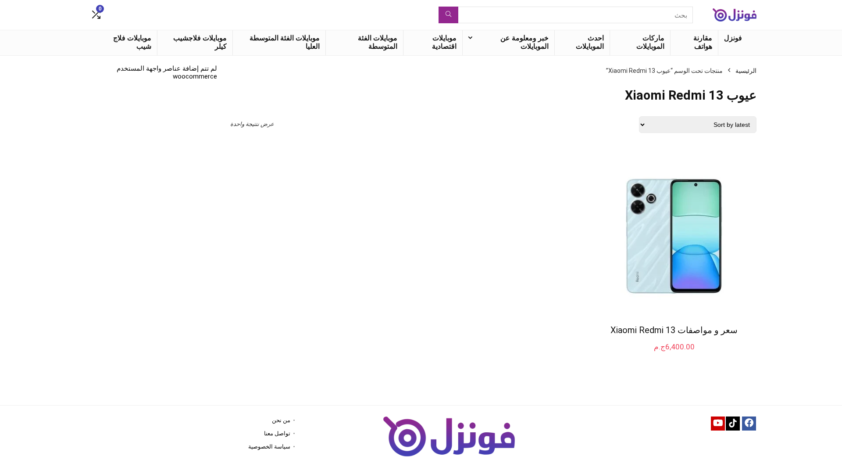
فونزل (733, 38)
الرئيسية (745, 70)
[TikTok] (733, 424)
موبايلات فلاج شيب (132, 42)
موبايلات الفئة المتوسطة (377, 42)
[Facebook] (749, 424)
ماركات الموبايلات (650, 42)
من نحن (281, 420)
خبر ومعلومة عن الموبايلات (524, 42)
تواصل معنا (277, 433)
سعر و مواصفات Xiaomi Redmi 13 (674, 330)
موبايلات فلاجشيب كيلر (200, 42)
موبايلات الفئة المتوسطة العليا (285, 42)
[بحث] (448, 15)
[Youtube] (718, 424)
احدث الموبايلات (590, 42)
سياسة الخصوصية (269, 446)
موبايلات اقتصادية (444, 42)
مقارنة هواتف (702, 42)
